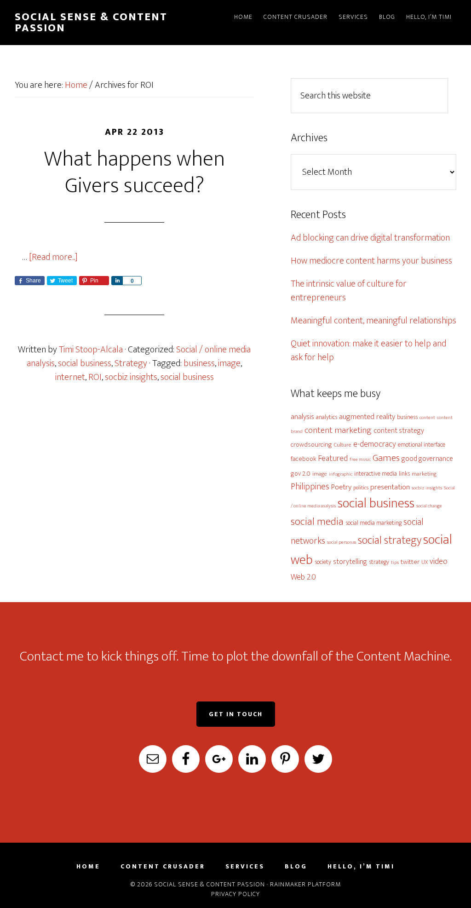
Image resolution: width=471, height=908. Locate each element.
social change (429, 506)
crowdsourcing (311, 444)
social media (317, 521)
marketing (424, 474)
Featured (333, 458)
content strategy (398, 431)
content (427, 418)
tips (395, 562)
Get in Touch (236, 714)
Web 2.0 (303, 577)
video (439, 561)
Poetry (341, 487)
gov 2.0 (300, 473)
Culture (342, 445)
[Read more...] (53, 257)
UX (424, 562)
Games (386, 457)
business (199, 363)
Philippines (310, 486)
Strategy (131, 363)
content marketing (338, 430)
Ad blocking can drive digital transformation (370, 238)
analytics (326, 417)
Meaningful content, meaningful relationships (373, 320)
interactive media (375, 473)
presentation (390, 487)
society (323, 562)
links (404, 473)
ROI (95, 377)
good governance (427, 459)
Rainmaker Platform (305, 884)
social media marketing (373, 522)
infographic (340, 474)
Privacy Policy (235, 894)
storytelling (350, 562)
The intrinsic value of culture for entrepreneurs (349, 290)
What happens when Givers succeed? (134, 172)
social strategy (389, 540)
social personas (341, 542)
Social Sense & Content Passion (91, 22)
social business (84, 363)
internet (70, 377)
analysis (302, 416)
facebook (303, 459)
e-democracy (374, 444)
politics (360, 488)
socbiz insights (131, 377)
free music (360, 459)
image (229, 363)
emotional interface (421, 444)
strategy (379, 562)
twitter (410, 562)
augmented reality (367, 416)
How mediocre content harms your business (371, 261)
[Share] (116, 280)
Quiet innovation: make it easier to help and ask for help (368, 350)
